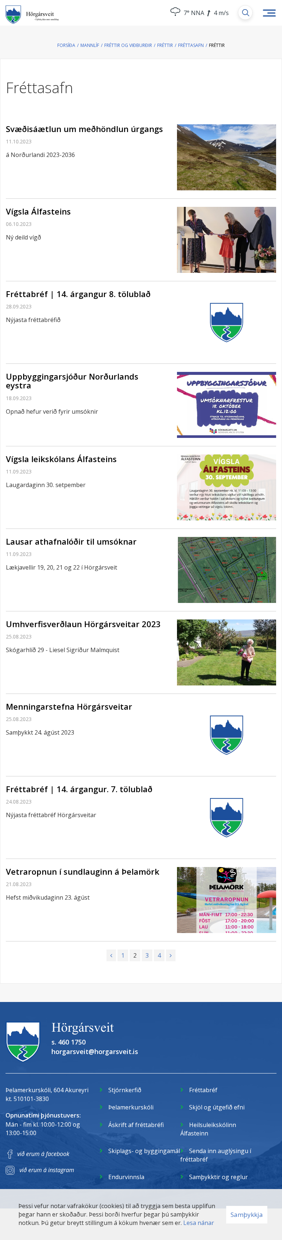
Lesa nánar (198, 1223)
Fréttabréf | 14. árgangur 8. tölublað (78, 293)
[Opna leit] (245, 12)
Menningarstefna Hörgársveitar (69, 706)
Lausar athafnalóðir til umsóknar (71, 541)
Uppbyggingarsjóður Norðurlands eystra (72, 381)
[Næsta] (171, 955)
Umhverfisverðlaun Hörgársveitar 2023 (83, 623)
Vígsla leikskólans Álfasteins (61, 458)
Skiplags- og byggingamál (144, 1151)
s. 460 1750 (68, 1042)
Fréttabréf (203, 1090)
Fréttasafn (191, 45)
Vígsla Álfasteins (38, 211)
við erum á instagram (46, 1170)
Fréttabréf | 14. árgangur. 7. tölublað (79, 788)
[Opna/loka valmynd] (269, 13)
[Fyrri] (111, 955)
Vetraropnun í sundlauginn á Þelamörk (82, 871)
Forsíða (66, 45)
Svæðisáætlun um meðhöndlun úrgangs (84, 128)
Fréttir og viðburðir (128, 45)
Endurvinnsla (126, 1177)
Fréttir (165, 45)
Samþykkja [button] (247, 1214)
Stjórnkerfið (124, 1090)
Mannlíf (89, 45)
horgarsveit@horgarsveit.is (94, 1051)
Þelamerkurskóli (130, 1107)
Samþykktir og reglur (218, 1177)
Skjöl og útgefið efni (217, 1107)
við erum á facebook (43, 1154)
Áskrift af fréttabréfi (136, 1125)
